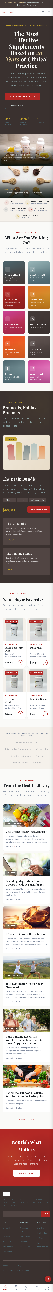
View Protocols (16, 105)
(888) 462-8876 (26, 1246)
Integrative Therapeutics (18, 749)
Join (45, 1214)
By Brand (6, 1237)
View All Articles (25, 1119)
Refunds (28, 1270)
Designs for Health (26, 742)
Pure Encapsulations (21, 755)
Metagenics (42, 749)
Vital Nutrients (20, 762)
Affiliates (41, 1238)
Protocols (7, 1242)
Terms (12, 1270)
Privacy (5, 1270)
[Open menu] (48, 12)
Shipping (20, 1270)
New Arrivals (8, 1246)
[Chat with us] (48, 1279)
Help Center (25, 1237)
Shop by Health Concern (21, 96)
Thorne (39, 755)
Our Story (41, 1228)
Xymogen (36, 762)
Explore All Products (26, 1173)
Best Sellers (7, 1251)
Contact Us (24, 1242)
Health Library (42, 1233)
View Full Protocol (39, 509)
